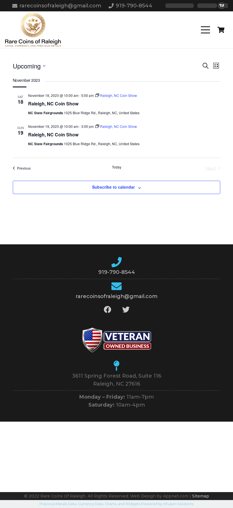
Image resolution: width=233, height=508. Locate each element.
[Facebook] (107, 309)
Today (116, 167)
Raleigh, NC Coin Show (53, 103)
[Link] (33, 30)
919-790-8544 (116, 272)
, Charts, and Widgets (121, 504)
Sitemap (200, 496)
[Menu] (205, 30)
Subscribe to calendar (113, 187)
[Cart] (221, 29)
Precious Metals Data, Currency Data (71, 504)
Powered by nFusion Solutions (167, 504)
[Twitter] (125, 309)
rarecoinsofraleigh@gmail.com (116, 296)
